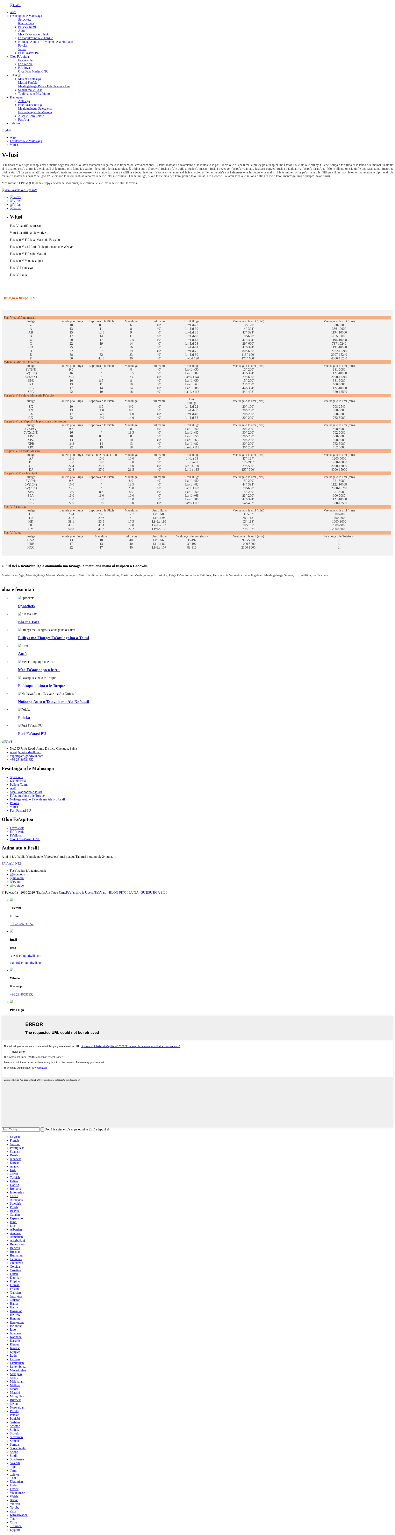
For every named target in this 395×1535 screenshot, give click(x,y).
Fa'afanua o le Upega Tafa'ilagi (86, 892)
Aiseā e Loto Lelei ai (31, 116)
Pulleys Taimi (27, 27)
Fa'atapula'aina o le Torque (35, 38)
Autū (21, 30)
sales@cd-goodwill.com (25, 752)
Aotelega (24, 101)
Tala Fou (15, 123)
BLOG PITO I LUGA (123, 892)
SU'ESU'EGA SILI (154, 892)
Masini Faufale (27, 82)
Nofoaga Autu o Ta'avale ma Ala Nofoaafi (45, 41)
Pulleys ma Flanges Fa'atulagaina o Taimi (53, 638)
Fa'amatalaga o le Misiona (35, 112)
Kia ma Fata (26, 23)
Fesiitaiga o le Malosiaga (26, 16)
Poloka (22, 45)
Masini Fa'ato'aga (29, 79)
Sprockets (24, 19)
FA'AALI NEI (11, 863)
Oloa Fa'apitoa (19, 56)
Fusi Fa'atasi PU (28, 53)
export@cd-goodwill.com (26, 756)
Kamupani (16, 97)
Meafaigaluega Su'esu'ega (35, 108)
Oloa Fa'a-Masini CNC (33, 71)
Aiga (13, 12)
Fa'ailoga (24, 67)
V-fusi (22, 49)
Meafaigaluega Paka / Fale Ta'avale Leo (44, 86)
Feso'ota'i (24, 119)
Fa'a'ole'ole (25, 60)
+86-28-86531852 (22, 759)
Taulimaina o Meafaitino (34, 93)
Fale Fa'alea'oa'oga (30, 104)
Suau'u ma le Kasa (30, 90)
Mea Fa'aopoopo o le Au (34, 34)
